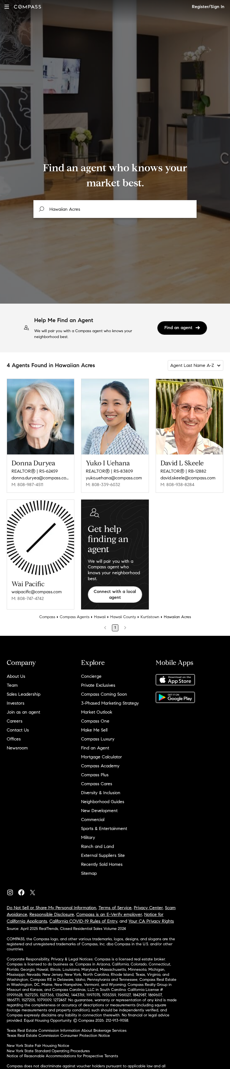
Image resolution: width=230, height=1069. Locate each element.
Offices (14, 739)
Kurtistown (150, 617)
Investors (15, 703)
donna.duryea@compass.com (41, 477)
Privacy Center (148, 907)
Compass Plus (95, 774)
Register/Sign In (208, 6)
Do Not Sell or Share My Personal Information (51, 907)
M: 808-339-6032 (103, 484)
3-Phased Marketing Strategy (110, 703)
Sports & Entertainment (104, 828)
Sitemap (89, 873)
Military (88, 837)
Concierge (91, 676)
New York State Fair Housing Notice (38, 1045)
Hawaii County (123, 617)
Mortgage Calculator (101, 756)
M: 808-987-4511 (27, 484)
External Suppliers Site (103, 855)
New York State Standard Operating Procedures (48, 1051)
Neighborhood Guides (102, 801)
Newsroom (17, 748)
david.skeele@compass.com (187, 477)
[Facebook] (23, 891)
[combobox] (115, 209)
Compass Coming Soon (104, 694)
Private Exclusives (98, 685)
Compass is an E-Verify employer (109, 914)
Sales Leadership (23, 694)
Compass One (95, 721)
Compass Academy (100, 765)
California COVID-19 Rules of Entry (83, 921)
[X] (34, 891)
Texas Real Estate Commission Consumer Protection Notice (58, 1035)
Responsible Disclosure (51, 914)
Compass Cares (96, 783)
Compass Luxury (97, 739)
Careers (14, 721)
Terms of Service (115, 907)
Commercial (92, 819)
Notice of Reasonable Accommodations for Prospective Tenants (62, 1056)
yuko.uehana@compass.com (114, 477)
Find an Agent (95, 748)
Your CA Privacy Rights (151, 921)
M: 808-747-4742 (28, 598)
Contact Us (18, 730)
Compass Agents (74, 617)
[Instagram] (12, 891)
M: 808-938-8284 (177, 484)
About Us (16, 676)
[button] (6, 6)
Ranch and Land (97, 846)
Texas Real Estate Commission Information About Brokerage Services (67, 1030)
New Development (99, 810)
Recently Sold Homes (102, 864)
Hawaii (100, 617)
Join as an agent (23, 712)
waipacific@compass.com (37, 591)
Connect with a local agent (115, 594)
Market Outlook (96, 712)
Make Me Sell (94, 730)
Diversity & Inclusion (100, 792)
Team (12, 685)
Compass (47, 617)
